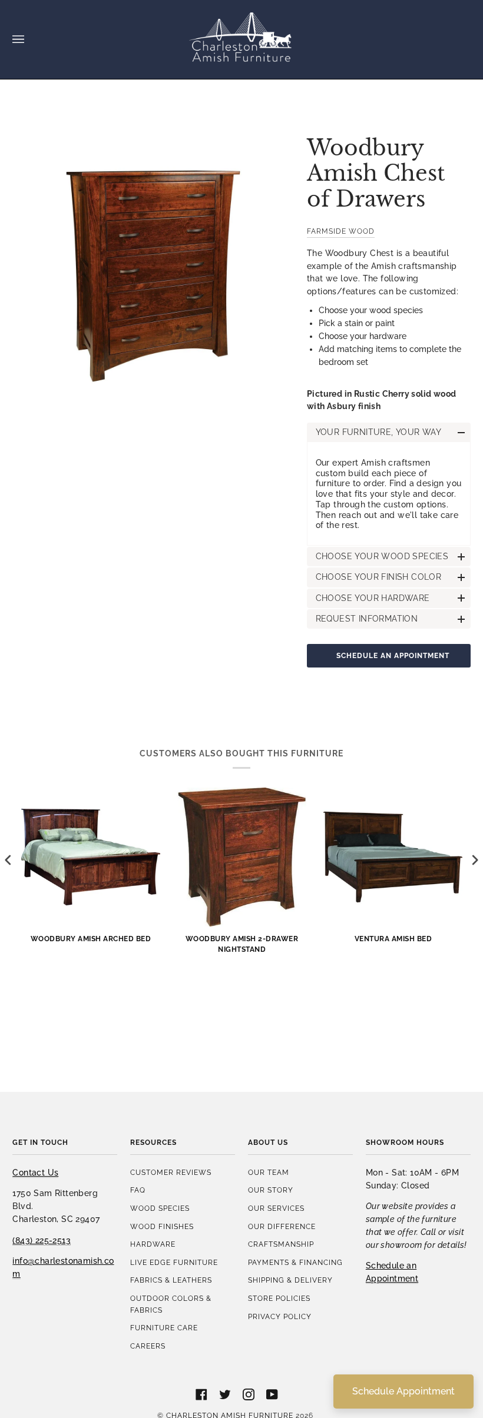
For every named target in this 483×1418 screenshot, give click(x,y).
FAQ (137, 1189)
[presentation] (8, 859)
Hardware (153, 1244)
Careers (148, 1345)
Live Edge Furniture (174, 1262)
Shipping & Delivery (290, 1280)
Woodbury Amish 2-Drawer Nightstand (242, 943)
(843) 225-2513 (41, 1240)
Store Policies (279, 1298)
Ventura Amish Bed (393, 938)
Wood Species (160, 1208)
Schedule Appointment (403, 1391)
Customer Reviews (170, 1172)
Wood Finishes (162, 1226)
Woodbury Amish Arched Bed (91, 938)
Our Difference (282, 1226)
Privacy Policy (280, 1316)
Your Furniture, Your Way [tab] (379, 432)
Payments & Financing (295, 1262)
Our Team (268, 1172)
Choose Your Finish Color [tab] (379, 577)
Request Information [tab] (367, 618)
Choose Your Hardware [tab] (373, 598)
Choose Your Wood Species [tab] (382, 556)
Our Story (270, 1189)
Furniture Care (164, 1327)
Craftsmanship (281, 1244)
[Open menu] (30, 39)
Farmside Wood (341, 231)
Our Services (276, 1208)
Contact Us (35, 1172)
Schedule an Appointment (392, 655)
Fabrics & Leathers (171, 1280)
